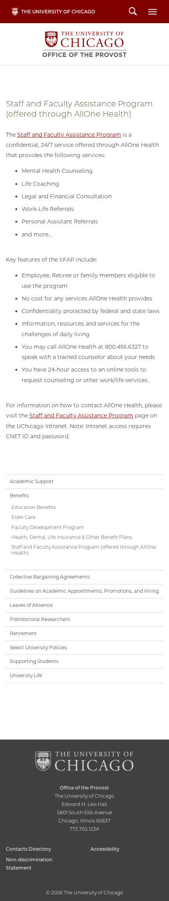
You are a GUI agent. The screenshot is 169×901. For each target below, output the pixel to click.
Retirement (23, 633)
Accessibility (104, 849)
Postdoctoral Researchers (40, 619)
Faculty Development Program (47, 527)
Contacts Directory (28, 849)
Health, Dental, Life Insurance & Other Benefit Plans (71, 537)
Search (133, 12)
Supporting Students (34, 661)
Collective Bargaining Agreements (50, 577)
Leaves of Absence (31, 605)
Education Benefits (33, 507)
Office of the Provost (84, 44)
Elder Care (23, 517)
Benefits (19, 495)
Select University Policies (38, 647)
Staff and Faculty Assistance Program (69, 134)
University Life (26, 675)
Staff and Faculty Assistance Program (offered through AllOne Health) (83, 550)
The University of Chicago (58, 12)
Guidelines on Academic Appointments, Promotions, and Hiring (84, 591)
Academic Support (32, 481)
